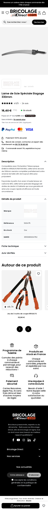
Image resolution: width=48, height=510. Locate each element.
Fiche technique (10, 246)
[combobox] (17, 22)
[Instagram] (23, 439)
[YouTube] (18, 439)
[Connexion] (39, 12)
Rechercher (39, 22)
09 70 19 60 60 (21, 144)
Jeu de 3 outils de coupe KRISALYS (22, 313)
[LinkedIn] (29, 439)
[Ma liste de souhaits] (7, 13)
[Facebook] (13, 439)
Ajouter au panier (22, 505)
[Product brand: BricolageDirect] (11, 84)
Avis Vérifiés (8, 253)
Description (8, 161)
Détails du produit (11, 199)
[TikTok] (34, 439)
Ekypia (28, 501)
